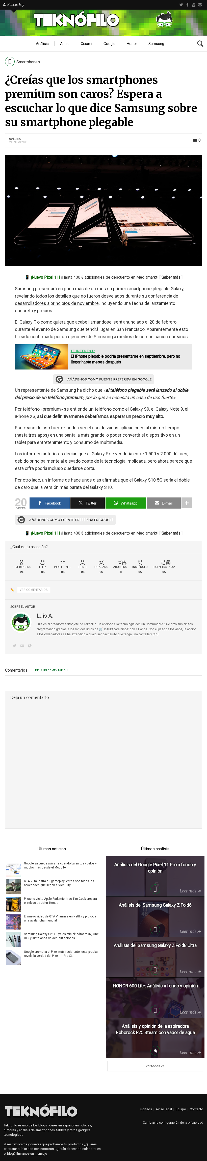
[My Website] (31, 646)
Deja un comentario (50, 670)
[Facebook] (187, 5)
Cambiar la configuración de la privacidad (173, 1122)
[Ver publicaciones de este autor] (21, 622)
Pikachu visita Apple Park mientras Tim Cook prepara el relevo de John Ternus (60, 901)
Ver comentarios (33, 590)
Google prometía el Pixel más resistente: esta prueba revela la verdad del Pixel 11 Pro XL (61, 954)
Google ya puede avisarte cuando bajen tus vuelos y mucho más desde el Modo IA (60, 865)
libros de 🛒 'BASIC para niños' (107, 629)
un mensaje (38, 1153)
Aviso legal (164, 1109)
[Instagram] (200, 5)
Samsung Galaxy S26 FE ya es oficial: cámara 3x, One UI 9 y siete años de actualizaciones (61, 936)
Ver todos (153, 1066)
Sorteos (146, 1109)
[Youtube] (194, 5)
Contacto (196, 1109)
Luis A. (17, 139)
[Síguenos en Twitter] (15, 646)
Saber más (171, 277)
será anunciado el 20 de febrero (144, 322)
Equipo (181, 1109)
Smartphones (28, 62)
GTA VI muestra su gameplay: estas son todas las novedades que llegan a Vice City (59, 883)
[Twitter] (181, 5)
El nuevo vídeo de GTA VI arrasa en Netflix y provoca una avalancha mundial (60, 918)
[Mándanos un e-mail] (23, 646)
